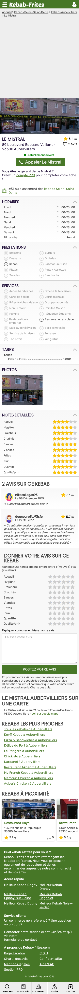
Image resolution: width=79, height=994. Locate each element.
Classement (39, 991)
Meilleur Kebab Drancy (51, 887)
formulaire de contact (20, 939)
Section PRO (13, 969)
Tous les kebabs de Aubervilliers (28, 729)
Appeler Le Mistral (43, 162)
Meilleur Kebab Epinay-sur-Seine (17, 896)
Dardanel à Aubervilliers (22, 762)
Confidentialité (51, 959)
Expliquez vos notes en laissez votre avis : (29, 630)
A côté (54, 991)
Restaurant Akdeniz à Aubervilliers (30, 767)
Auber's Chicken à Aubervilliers (27, 783)
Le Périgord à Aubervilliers (24, 751)
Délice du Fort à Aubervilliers (26, 745)
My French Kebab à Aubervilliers (28, 773)
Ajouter (70, 991)
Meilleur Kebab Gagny (20, 885)
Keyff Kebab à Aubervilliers (24, 734)
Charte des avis (40, 687)
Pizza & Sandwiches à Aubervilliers (30, 740)
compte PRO (25, 175)
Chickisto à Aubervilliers (22, 756)
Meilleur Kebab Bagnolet (51, 896)
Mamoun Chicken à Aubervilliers (28, 778)
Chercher (7, 991)
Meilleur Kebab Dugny (20, 903)
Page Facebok (14, 953)
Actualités (23, 991)
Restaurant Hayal (17, 823)
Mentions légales (17, 964)
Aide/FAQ (47, 964)
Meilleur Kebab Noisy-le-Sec (56, 905)
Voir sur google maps (45, 713)
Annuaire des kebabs (27, 4)
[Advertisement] (39, 58)
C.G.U (44, 953)
